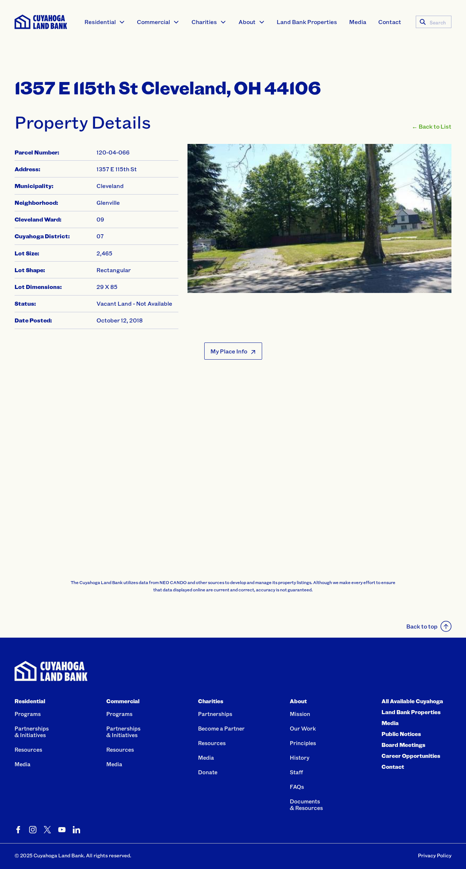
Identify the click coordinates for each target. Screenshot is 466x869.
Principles (303, 743)
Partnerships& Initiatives (32, 732)
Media (357, 22)
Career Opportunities (411, 755)
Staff (296, 772)
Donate (207, 772)
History (299, 757)
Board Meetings (403, 744)
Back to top (422, 626)
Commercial (153, 22)
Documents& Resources (306, 804)
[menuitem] (104, 22)
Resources (28, 749)
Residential (100, 22)
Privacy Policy (434, 855)
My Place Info (228, 351)
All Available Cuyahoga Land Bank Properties (412, 706)
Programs (28, 713)
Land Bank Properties (307, 22)
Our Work (303, 728)
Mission (300, 713)
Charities (204, 22)
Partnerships (215, 713)
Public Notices (401, 733)
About (247, 22)
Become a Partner (221, 728)
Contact (389, 22)
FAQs (297, 786)
